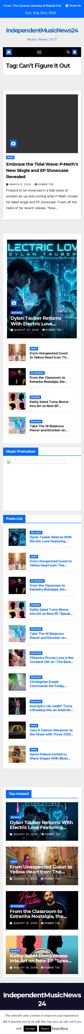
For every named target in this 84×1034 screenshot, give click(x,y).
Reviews (35, 397)
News (10, 157)
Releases (17, 313)
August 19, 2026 (25, 923)
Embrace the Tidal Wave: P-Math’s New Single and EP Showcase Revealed (42, 170)
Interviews (37, 373)
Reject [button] (45, 1028)
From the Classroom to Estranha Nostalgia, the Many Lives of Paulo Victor (47, 384)
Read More (60, 1028)
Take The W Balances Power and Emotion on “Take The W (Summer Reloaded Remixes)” (48, 432)
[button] (68, 52)
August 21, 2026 (25, 878)
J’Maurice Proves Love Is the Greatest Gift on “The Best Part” (51, 662)
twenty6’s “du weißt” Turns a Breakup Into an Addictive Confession (51, 710)
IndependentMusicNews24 (42, 30)
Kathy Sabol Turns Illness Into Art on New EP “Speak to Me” (49, 406)
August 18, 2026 (25, 967)
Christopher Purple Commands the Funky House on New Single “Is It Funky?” (50, 688)
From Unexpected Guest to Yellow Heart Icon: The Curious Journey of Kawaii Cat (50, 359)
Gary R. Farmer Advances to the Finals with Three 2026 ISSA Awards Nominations (51, 734)
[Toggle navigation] (39, 52)
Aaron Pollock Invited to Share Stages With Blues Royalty (49, 758)
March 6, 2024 (21, 184)
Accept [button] (30, 1028)
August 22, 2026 (27, 329)
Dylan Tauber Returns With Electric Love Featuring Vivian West (36, 323)
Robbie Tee (46, 184)
